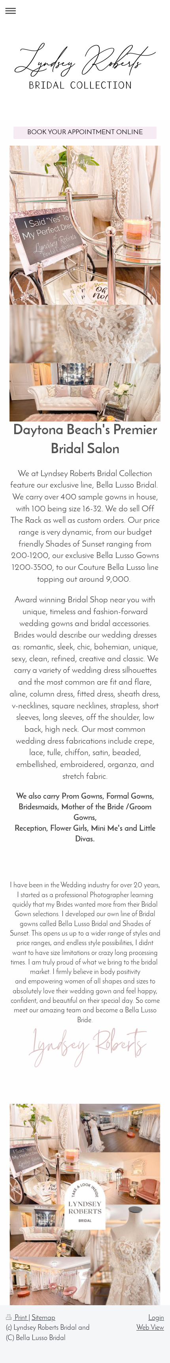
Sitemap (43, 1318)
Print (20, 1318)
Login (156, 1318)
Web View (150, 1328)
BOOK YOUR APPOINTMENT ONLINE (85, 132)
